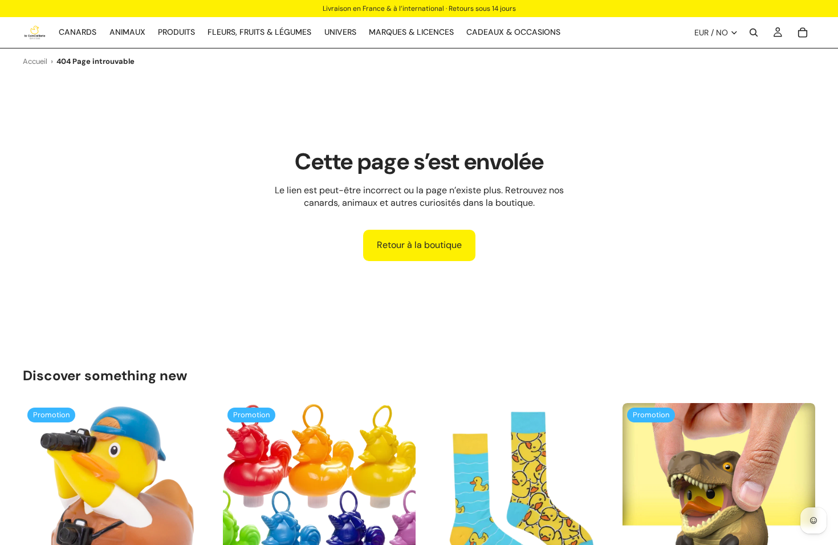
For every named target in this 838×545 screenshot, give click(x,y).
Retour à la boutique (419, 245)
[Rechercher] (753, 32)
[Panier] (802, 32)
